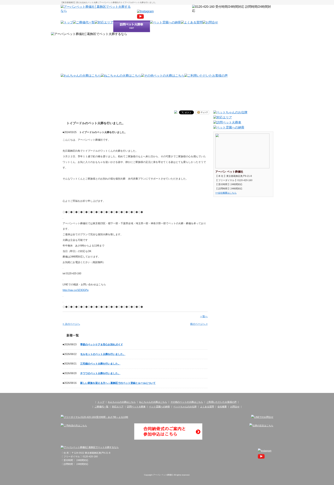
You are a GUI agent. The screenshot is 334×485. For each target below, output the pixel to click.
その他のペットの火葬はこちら (186, 402)
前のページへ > (199, 323)
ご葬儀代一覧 (101, 406)
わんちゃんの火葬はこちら (122, 402)
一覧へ (204, 316)
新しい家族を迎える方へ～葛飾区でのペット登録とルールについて (118, 382)
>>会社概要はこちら (226, 193)
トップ (100, 402)
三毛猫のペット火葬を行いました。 (100, 363)
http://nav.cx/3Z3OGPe (76, 290)
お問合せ (234, 406)
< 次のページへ (71, 323)
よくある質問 (207, 406)
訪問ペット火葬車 (136, 406)
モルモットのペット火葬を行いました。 (102, 354)
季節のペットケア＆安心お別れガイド (101, 344)
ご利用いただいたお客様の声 (221, 402)
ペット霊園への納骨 (159, 406)
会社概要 (222, 406)
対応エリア (118, 406)
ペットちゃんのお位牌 (185, 406)
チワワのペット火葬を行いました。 (100, 373)
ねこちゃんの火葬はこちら (153, 402)
